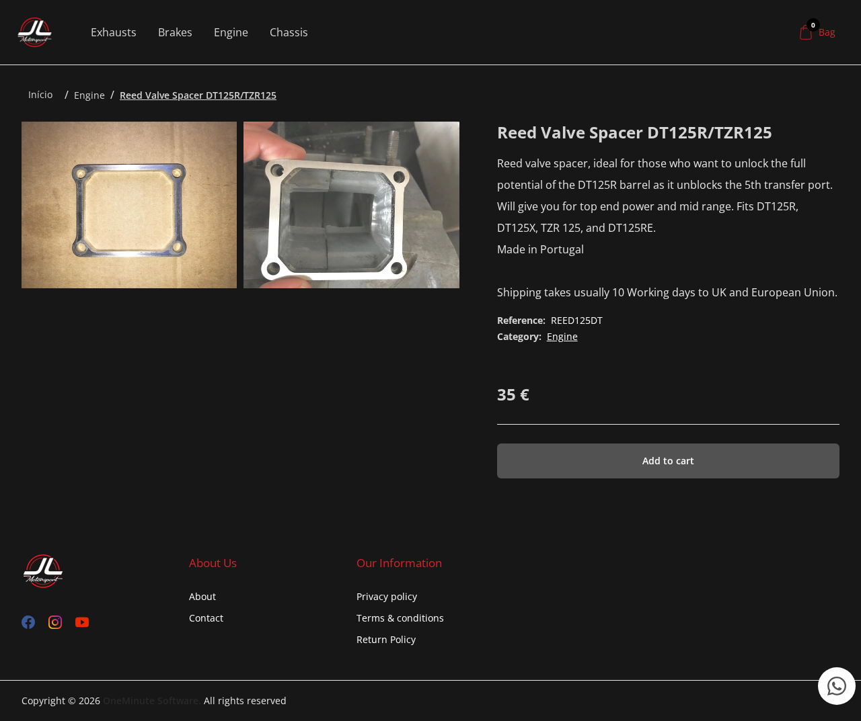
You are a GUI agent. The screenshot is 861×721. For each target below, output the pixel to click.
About (202, 596)
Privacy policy (387, 596)
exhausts (114, 32)
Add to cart (668, 460)
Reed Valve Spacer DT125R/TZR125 (198, 95)
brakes (175, 32)
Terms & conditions (400, 617)
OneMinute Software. (152, 700)
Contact (206, 617)
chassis (289, 32)
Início (40, 94)
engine (231, 32)
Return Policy (386, 639)
